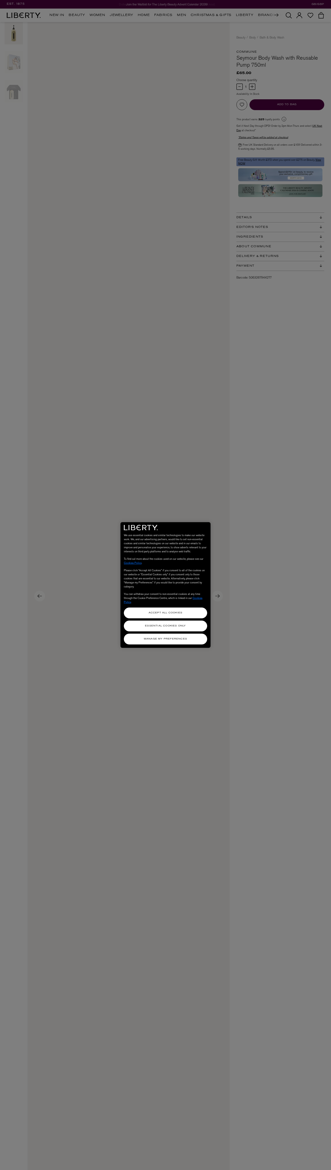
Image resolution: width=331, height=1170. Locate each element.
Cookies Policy (133, 563)
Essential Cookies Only (165, 626)
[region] (165, 585)
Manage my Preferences (165, 639)
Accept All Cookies (166, 613)
